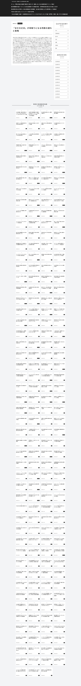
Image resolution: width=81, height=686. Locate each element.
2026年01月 (57, 82)
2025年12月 (57, 85)
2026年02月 (57, 79)
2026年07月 (57, 64)
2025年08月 (57, 97)
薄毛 (56, 48)
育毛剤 (56, 45)
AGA (56, 30)
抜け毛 (56, 36)
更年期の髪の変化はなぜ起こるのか (49, 6)
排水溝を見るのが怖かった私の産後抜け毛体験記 (23, 9)
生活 (56, 39)
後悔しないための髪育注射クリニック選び (44, 4)
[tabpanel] (21, 114)
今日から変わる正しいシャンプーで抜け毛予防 (22, 11)
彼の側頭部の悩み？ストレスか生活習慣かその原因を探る (25, 6)
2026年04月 (57, 73)
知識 (56, 42)
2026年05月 (57, 70)
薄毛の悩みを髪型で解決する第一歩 (24, 4)
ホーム (12, 4)
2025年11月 (57, 88)
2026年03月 (57, 76)
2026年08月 (57, 61)
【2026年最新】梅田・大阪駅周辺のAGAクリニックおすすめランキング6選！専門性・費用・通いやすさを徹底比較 (39, 14)
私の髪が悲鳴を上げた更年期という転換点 (46, 9)
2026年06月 (57, 67)
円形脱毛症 (20, 23)
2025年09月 (57, 94)
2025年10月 (57, 91)
